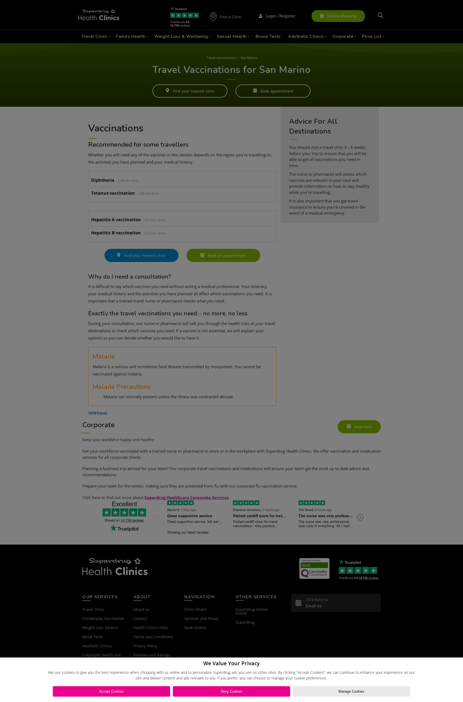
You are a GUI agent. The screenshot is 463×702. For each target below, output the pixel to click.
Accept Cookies (111, 691)
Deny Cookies (231, 691)
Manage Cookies (351, 691)
